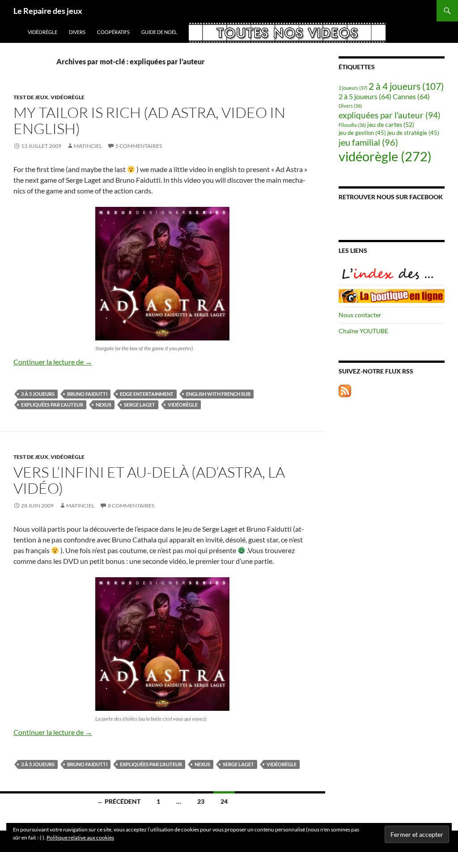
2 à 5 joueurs (365, 96)
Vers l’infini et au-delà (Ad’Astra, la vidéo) (149, 480)
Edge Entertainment (147, 394)
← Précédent (118, 801)
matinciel (88, 146)
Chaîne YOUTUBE (363, 331)
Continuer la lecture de (52, 361)
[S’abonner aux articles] (345, 390)
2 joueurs (353, 88)
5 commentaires (138, 146)
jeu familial (368, 142)
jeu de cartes (390, 124)
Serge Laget (139, 404)
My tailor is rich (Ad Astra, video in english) (149, 120)
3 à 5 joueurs (38, 394)
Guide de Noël (159, 32)
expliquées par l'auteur (52, 404)
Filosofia (352, 125)
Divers (77, 32)
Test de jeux (30, 97)
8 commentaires (131, 505)
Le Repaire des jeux (47, 11)
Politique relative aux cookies (80, 837)
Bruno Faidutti (87, 394)
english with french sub (218, 394)
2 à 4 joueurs (406, 86)
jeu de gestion (362, 133)
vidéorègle (42, 32)
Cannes (411, 96)
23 (200, 801)
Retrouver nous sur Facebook (391, 197)
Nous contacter (360, 315)
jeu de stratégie (413, 133)
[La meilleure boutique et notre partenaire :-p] (392, 295)
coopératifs (113, 32)
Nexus (103, 404)
